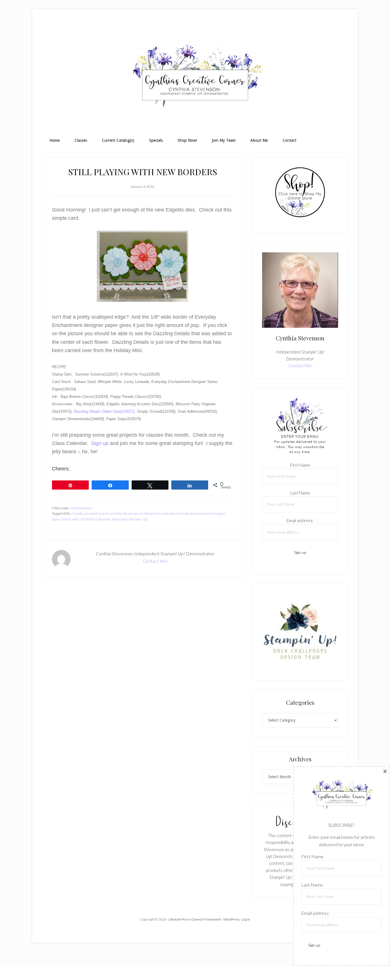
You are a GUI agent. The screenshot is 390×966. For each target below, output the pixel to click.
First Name (300, 465)
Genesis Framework (206, 919)
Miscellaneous (81, 508)
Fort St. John (70, 519)
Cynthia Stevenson (124, 513)
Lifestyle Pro (177, 919)
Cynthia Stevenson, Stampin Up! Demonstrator (195, 76)
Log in (246, 919)
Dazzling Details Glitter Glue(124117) (104, 411)
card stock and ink (96, 513)
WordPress (231, 919)
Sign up (100, 443)
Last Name (300, 492)
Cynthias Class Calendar (157, 513)
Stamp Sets (120, 519)
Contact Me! (155, 561)
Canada (77, 513)
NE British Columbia (95, 519)
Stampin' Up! (138, 519)
